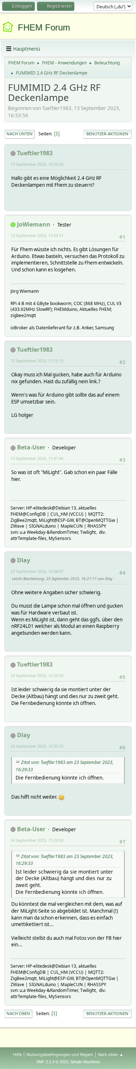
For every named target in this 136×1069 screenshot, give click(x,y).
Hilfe (17, 1054)
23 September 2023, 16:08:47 (37, 571)
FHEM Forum (44, 27)
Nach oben (18, 1013)
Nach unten (20, 133)
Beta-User (31, 447)
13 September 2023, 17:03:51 (37, 235)
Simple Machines (85, 1062)
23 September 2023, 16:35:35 (37, 746)
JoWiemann (33, 224)
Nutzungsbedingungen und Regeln (59, 1054)
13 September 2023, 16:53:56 (37, 164)
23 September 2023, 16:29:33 (37, 675)
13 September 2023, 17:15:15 (37, 360)
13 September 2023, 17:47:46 (37, 458)
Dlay (23, 560)
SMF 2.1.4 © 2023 (52, 1062)
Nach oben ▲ (110, 1054)
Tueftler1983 (35, 153)
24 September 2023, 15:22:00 (37, 840)
